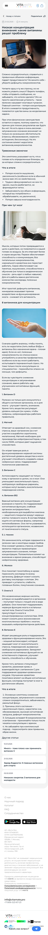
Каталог (9, 805)
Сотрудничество (13, 813)
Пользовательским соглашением (19, 886)
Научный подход (14, 801)
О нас (7, 797)
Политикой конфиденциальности (20, 888)
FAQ (6, 809)
